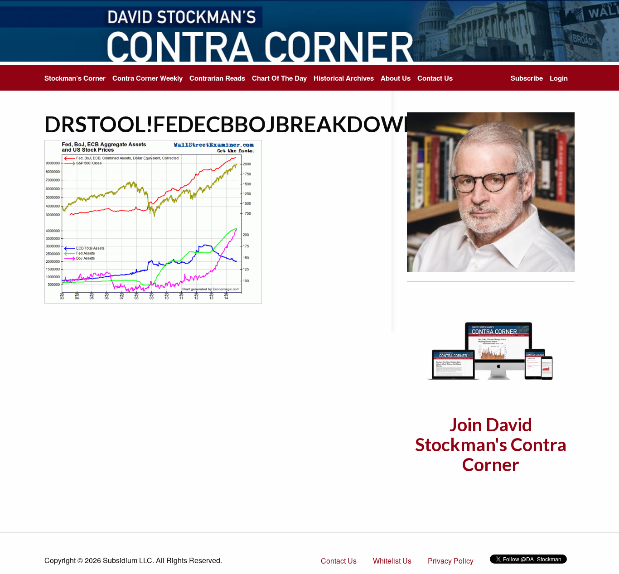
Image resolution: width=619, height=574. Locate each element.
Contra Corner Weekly (147, 78)
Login (559, 78)
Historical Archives (344, 78)
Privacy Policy (451, 560)
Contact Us (435, 78)
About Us (396, 78)
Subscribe (527, 78)
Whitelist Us (392, 560)
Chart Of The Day (279, 78)
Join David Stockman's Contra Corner (490, 444)
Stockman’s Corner (75, 78)
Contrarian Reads (217, 78)
